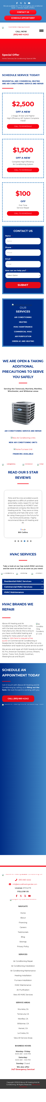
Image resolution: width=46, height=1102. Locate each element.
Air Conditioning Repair (23, 961)
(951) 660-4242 (21, 34)
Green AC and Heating (23, 341)
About (23, 918)
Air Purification (23, 336)
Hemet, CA (23, 1028)
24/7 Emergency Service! (23, 1069)
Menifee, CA (23, 1019)
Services (11, 58)
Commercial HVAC (23, 332)
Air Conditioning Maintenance (23, 971)
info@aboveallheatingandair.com (25, 884)
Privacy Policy (23, 946)
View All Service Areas (23, 1038)
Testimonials (23, 932)
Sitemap (23, 942)
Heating (23, 322)
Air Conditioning (20, 58)
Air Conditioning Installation (23, 966)
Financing (23, 923)
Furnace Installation (23, 980)
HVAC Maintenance (23, 327)
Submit (23, 285)
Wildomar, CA (23, 1024)
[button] (17, 3)
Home (4, 58)
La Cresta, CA (23, 1033)
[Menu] (41, 30)
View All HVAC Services (23, 995)
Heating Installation (23, 976)
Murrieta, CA (23, 1009)
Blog (23, 937)
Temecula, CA (23, 1014)
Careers (23, 927)
